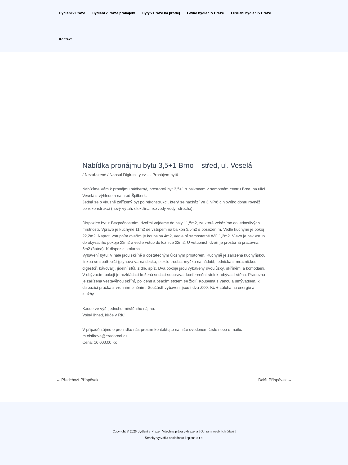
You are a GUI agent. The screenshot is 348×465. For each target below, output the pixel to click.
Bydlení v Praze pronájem (113, 13)
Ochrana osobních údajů (217, 431)
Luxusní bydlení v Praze (251, 13)
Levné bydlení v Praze (205, 13)
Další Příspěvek (275, 380)
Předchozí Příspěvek (77, 380)
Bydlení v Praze (72, 13)
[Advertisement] (174, 88)
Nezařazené (95, 175)
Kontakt (65, 39)
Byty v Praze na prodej (161, 13)
